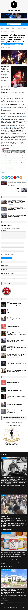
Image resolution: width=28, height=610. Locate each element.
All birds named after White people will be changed (13, 554)
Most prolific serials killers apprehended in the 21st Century (13, 526)
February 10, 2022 (6, 47)
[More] (20, 177)
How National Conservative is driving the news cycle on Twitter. (13, 521)
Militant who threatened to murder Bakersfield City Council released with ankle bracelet (13, 596)
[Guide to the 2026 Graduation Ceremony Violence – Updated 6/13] (14, 504)
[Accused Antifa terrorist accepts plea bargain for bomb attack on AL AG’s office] (14, 578)
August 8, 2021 (11, 204)
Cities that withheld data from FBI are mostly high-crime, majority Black (13, 483)
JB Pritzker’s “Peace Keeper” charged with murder (13, 523)
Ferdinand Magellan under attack (9, 560)
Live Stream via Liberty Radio (14, 424)
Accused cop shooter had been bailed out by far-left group (13, 602)
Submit (14, 278)
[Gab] (5, 177)
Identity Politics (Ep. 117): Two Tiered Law (11, 518)
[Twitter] (2, 177)
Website (3, 249)
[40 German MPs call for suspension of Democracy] (14, 466)
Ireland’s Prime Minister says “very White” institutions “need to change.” (11, 557)
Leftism (8, 28)
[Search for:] (14, 24)
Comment (3, 230)
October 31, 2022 (12, 211)
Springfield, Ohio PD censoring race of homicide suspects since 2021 (12, 486)
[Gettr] (14, 177)
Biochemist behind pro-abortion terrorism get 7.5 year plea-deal (13, 599)
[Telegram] (11, 177)
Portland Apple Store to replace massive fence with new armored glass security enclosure (17, 208)
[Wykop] (17, 177)
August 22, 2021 (11, 218)
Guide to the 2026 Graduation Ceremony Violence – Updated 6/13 (13, 515)
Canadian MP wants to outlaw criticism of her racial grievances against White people (13, 479)
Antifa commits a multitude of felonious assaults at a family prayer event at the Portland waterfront (16, 201)
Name (2, 241)
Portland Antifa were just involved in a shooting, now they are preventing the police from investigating (17, 215)
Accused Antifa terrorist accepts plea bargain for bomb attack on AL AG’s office (12, 590)
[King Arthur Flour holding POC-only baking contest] (14, 541)
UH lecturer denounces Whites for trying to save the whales (13, 562)
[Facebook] (8, 177)
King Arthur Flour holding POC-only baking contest (13, 552)
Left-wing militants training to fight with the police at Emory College (14, 593)
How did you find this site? (7, 273)
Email (2, 245)
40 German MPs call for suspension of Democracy (12, 477)
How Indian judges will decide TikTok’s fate (11, 489)
